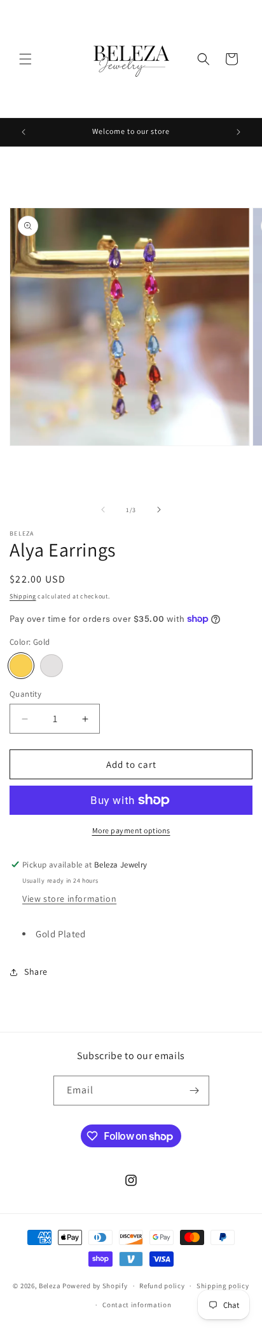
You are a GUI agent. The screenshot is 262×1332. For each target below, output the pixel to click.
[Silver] (51, 665)
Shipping (23, 596)
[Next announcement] (238, 132)
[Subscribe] (195, 1090)
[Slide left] (103, 510)
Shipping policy (223, 1285)
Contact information (136, 1304)
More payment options (131, 830)
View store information (69, 898)
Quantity (25, 694)
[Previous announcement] (24, 132)
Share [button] (36, 971)
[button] (25, 59)
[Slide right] (159, 510)
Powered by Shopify (95, 1285)
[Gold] (21, 665)
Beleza (50, 1285)
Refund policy (161, 1285)
